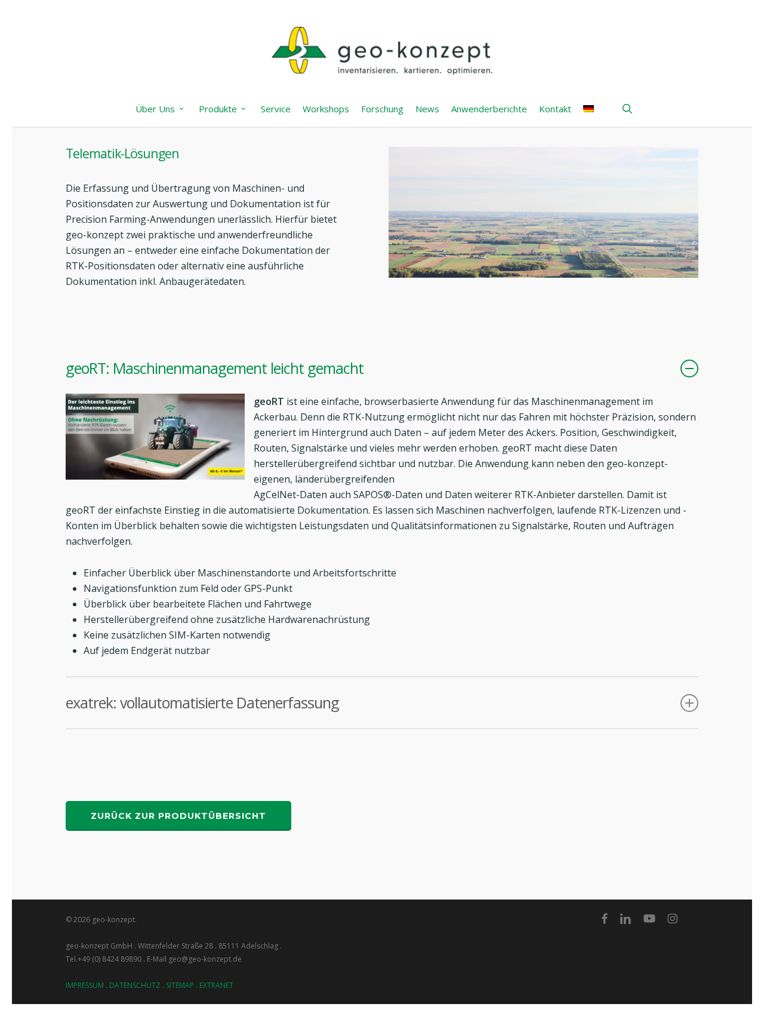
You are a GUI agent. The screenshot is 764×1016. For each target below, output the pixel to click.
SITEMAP (180, 985)
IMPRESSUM (85, 985)
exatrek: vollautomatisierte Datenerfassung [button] (202, 702)
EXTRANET (216, 985)
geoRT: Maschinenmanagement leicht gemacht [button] (214, 368)
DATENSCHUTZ (135, 985)
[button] (178, 816)
